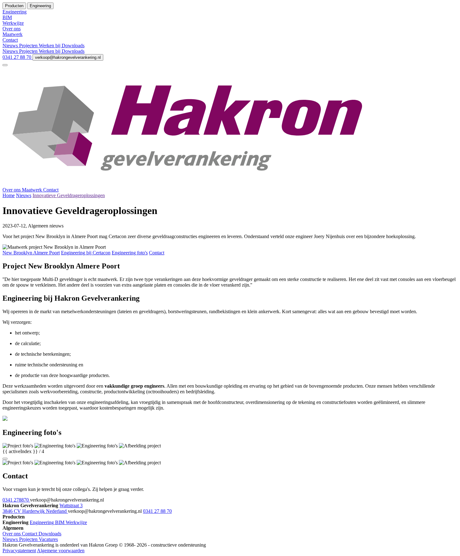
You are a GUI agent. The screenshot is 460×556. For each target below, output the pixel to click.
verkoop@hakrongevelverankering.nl (68, 57)
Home (9, 195)
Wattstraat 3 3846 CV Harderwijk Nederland (43, 508)
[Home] (230, 184)
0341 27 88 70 (18, 57)
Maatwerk (32, 189)
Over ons (12, 189)
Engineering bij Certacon (85, 252)
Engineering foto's (130, 252)
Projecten (29, 45)
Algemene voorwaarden (60, 550)
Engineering (42, 522)
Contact (51, 189)
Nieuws (11, 45)
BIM (60, 522)
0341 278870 (16, 499)
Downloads (73, 45)
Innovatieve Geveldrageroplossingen (69, 195)
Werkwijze (76, 522)
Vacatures (48, 539)
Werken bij (50, 45)
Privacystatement (19, 550)
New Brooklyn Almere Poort (31, 252)
